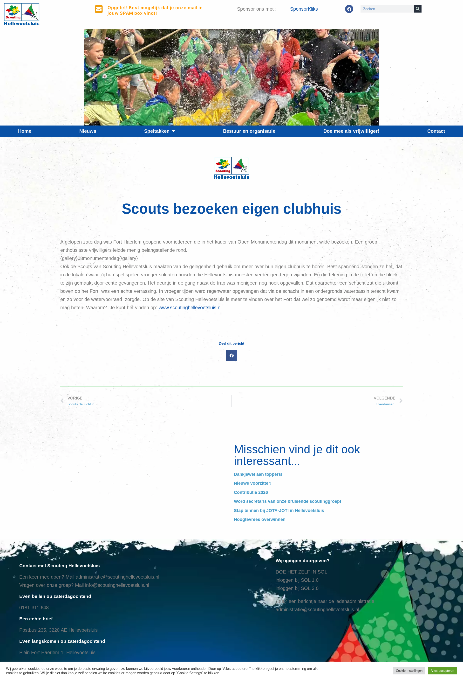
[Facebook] (349, 9)
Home (24, 131)
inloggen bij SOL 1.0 (297, 580)
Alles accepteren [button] (442, 670)
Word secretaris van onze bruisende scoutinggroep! (287, 501)
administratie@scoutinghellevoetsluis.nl (117, 577)
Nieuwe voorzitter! (253, 483)
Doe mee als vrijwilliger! (351, 131)
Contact (436, 131)
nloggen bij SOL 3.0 (298, 588)
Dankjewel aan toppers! (258, 474)
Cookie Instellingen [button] (409, 670)
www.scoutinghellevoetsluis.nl (190, 307)
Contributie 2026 (251, 492)
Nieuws (87, 131)
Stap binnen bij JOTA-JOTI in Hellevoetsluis (279, 510)
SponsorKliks (304, 9)
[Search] (418, 9)
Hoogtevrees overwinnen (260, 519)
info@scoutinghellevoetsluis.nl (117, 585)
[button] (231, 355)
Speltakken (157, 131)
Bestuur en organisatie (249, 131)
